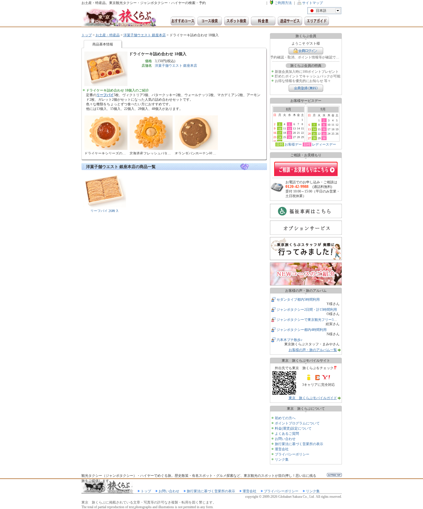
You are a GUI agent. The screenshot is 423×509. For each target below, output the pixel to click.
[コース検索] (209, 21)
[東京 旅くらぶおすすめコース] (183, 21)
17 (279, 132)
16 (324, 129)
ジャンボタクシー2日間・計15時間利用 (307, 310)
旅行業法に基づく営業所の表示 (299, 444)
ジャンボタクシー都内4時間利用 (302, 330)
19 (289, 132)
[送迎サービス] (290, 21)
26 (289, 137)
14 (314, 129)
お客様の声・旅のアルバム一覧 (313, 350)
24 (279, 137)
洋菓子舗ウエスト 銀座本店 (144, 35)
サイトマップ (312, 3)
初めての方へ (285, 418)
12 (289, 128)
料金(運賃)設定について (293, 428)
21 (314, 133)
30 (324, 138)
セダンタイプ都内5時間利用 (298, 300)
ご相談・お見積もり (306, 169)
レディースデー (324, 144)
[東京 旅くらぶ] (118, 18)
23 (324, 133)
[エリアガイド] (316, 21)
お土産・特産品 (108, 35)
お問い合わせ (285, 439)
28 (314, 138)
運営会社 (282, 449)
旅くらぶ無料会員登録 (306, 88)
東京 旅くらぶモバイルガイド (313, 398)
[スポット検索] (236, 21)
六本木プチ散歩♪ (289, 340)
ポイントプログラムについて (297, 423)
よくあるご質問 (287, 434)
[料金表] (263, 21)
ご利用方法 (283, 3)
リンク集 (282, 459)
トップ (86, 35)
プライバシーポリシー (292, 454)
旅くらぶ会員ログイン (306, 50)
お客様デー (293, 144)
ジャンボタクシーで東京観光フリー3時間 (308, 320)
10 (279, 128)
